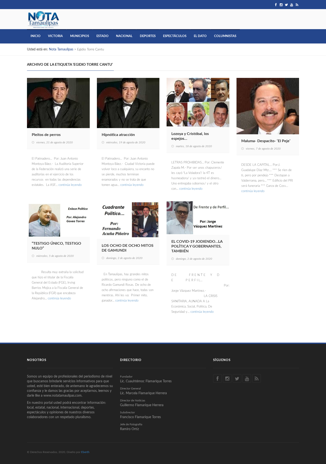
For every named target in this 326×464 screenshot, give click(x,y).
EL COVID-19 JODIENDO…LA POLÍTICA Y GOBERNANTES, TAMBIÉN (196, 246)
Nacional (124, 36)
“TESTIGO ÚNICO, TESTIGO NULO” (56, 246)
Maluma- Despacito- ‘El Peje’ (265, 141)
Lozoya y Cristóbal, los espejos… (190, 136)
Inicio (36, 36)
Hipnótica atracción (118, 135)
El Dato (200, 36)
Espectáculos (174, 36)
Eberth (85, 452)
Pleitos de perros (46, 135)
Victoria (55, 36)
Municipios (79, 36)
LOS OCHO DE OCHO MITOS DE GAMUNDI (127, 248)
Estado (102, 36)
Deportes (148, 36)
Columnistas (225, 36)
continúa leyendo (70, 185)
